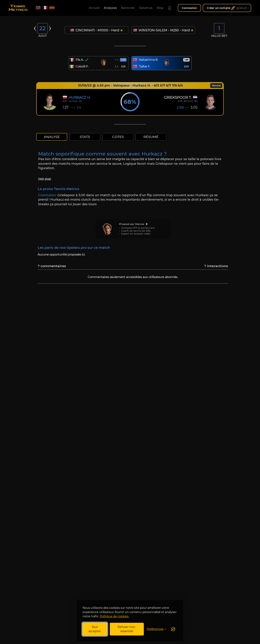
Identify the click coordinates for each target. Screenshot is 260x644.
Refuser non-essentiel (127, 629)
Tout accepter (94, 629)
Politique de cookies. (114, 616)
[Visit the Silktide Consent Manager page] (173, 629)
